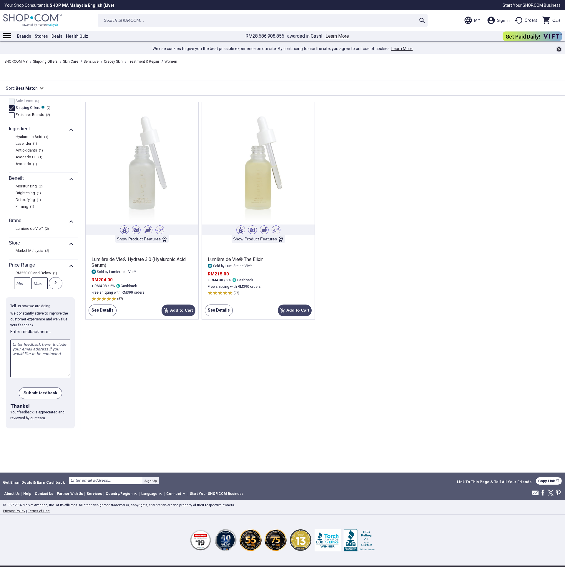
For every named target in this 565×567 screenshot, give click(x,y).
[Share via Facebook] (543, 493)
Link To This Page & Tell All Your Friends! (495, 482)
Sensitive (91, 61)
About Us (12, 494)
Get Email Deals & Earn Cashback (34, 482)
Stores (41, 36)
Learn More (337, 36)
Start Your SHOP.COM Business (532, 5)
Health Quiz (77, 36)
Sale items (26, 101)
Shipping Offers (46, 61)
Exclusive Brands (32, 115)
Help (27, 494)
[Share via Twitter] (550, 493)
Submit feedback (40, 392)
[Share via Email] (535, 494)
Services (94, 494)
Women (170, 61)
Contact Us (44, 494)
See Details (101, 312)
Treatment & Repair (144, 61)
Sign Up (150, 481)
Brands (24, 36)
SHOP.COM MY (16, 61)
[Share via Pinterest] (558, 493)
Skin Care (71, 61)
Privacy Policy (14, 511)
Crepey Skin (114, 61)
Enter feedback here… (30, 332)
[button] (122, 493)
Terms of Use (39, 511)
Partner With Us (70, 494)
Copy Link (548, 481)
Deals (56, 36)
